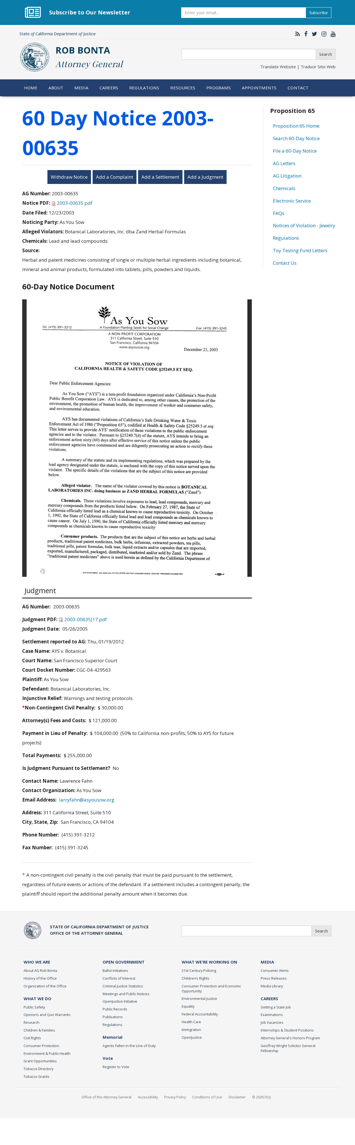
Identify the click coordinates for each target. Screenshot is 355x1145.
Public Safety (34, 1007)
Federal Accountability (200, 1014)
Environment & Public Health (47, 1053)
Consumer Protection (41, 1045)
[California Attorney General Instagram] (322, 34)
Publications (113, 1016)
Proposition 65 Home (296, 126)
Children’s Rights (195, 978)
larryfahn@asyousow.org (86, 800)
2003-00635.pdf (74, 203)
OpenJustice (192, 1037)
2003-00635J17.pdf (85, 619)
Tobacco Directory (38, 1068)
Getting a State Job (276, 1007)
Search (325, 54)
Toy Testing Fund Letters (300, 250)
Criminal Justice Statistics (123, 986)
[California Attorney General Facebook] (304, 34)
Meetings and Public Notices (126, 993)
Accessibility (148, 1097)
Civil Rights (32, 1037)
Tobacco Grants (36, 1076)
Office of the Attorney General (106, 1097)
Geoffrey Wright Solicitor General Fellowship (288, 1048)
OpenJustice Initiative (120, 1001)
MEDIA (267, 962)
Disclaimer (237, 1097)
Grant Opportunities (40, 1060)
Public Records (115, 1009)
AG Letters (284, 163)
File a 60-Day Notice (295, 151)
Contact (298, 87)
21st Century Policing (199, 970)
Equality (188, 1006)
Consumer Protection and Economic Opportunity (211, 989)
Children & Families (39, 1030)
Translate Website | (298, 66)
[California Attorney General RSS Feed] (296, 34)
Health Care (191, 1021)
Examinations (272, 1014)
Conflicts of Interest (119, 978)
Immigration (191, 1029)
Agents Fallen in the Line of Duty (129, 1045)
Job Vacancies (272, 1022)
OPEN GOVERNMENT (123, 962)
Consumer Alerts (275, 970)
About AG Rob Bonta (40, 970)
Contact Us (284, 263)
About (56, 87)
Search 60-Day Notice (296, 138)
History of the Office (40, 978)
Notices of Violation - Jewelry (304, 225)
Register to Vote (116, 1066)
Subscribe (318, 12)
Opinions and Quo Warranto (47, 1014)
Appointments (259, 87)
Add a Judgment (205, 177)
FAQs (278, 213)
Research (31, 1022)
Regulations (144, 87)
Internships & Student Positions (287, 1030)
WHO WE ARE (37, 962)
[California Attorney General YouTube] (332, 34)
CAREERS (269, 998)
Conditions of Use (207, 1097)
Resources (182, 87)
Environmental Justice (199, 998)
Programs (218, 87)
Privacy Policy (175, 1097)
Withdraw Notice (69, 177)
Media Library (272, 986)
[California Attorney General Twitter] (313, 34)
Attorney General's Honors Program (290, 1037)
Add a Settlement (160, 177)
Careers (109, 87)
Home (31, 87)
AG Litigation (287, 176)
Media (81, 87)
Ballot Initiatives (115, 970)
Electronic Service (292, 201)
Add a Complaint (114, 177)
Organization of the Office (45, 986)
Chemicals (284, 188)
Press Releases (274, 978)
